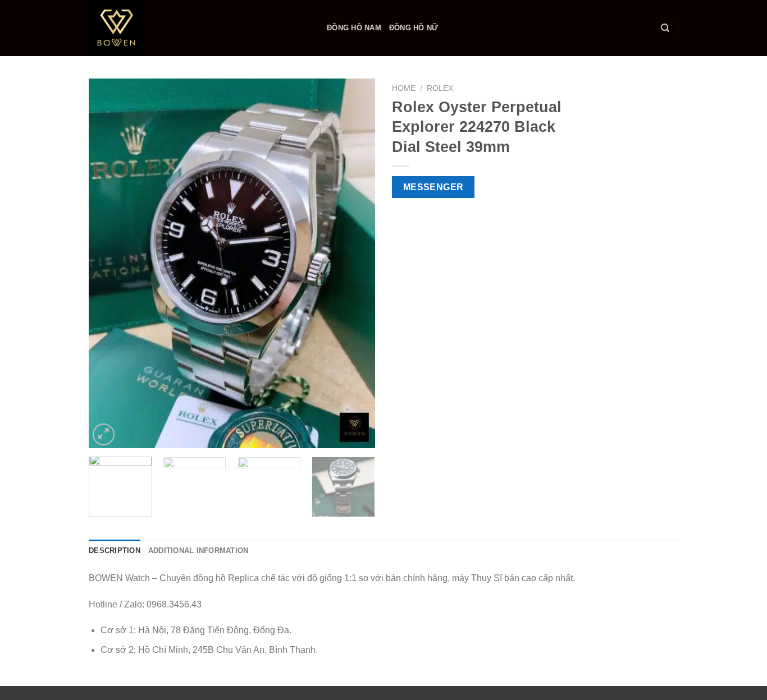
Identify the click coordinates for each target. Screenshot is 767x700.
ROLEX (440, 88)
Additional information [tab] (198, 550)
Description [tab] (114, 550)
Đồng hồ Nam (354, 28)
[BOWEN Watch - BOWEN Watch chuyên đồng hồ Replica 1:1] (199, 28)
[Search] (665, 28)
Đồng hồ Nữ (414, 28)
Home (404, 88)
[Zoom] (104, 434)
